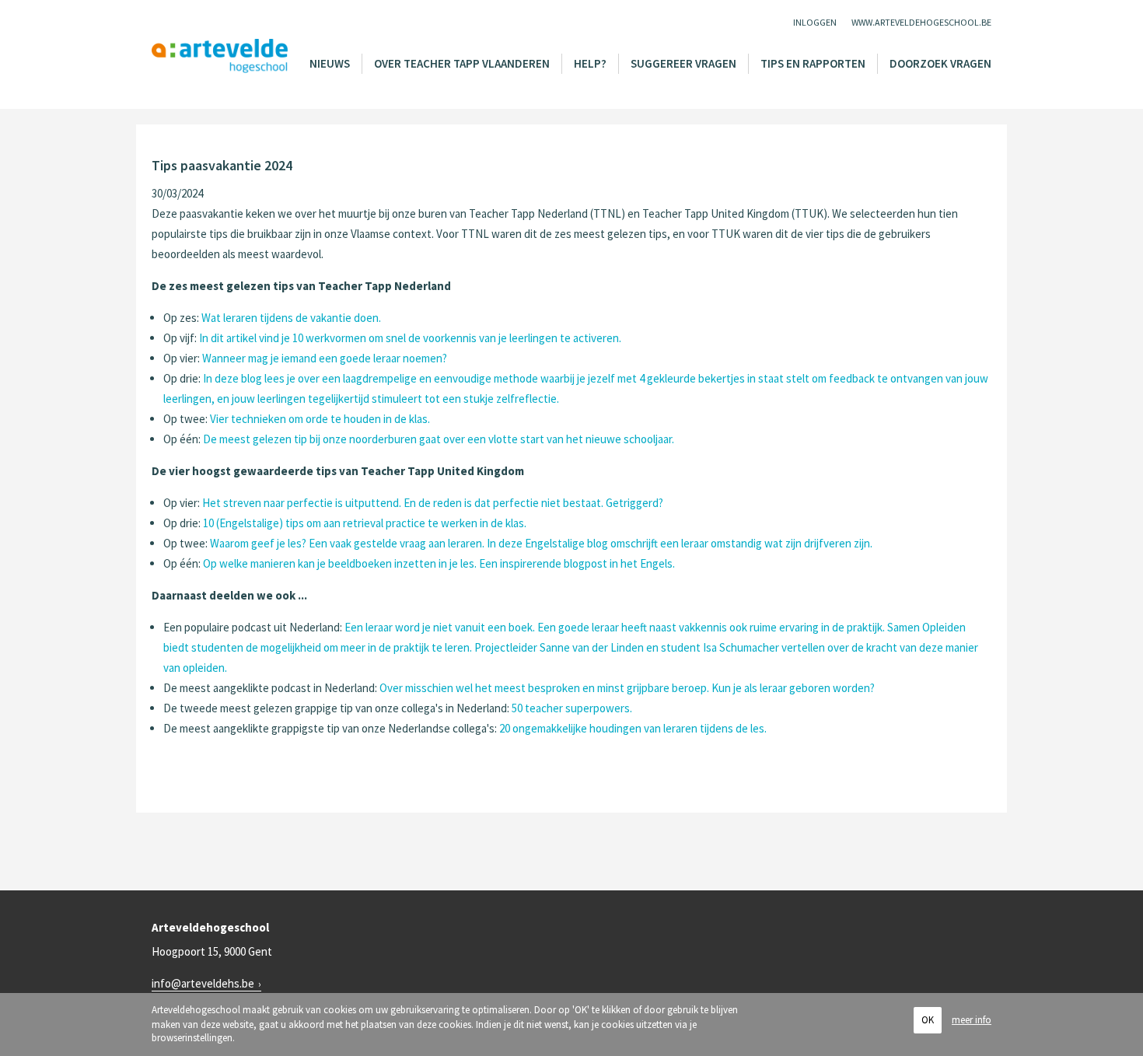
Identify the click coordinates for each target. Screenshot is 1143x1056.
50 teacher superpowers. (572, 708)
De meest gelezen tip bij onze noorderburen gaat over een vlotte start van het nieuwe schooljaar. (438, 439)
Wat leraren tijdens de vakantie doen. (291, 317)
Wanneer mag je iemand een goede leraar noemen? (324, 358)
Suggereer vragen (683, 63)
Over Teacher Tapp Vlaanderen (462, 63)
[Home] (220, 56)
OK (927, 1019)
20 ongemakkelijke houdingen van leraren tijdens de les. (633, 728)
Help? (590, 63)
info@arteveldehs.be (203, 983)
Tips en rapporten (812, 63)
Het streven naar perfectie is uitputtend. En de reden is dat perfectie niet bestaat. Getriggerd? (432, 502)
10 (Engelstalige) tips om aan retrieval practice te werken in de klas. (364, 523)
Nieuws (329, 63)
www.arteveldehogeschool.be (921, 22)
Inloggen (815, 22)
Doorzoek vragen (940, 63)
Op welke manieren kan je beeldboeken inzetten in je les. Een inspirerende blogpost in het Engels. (439, 563)
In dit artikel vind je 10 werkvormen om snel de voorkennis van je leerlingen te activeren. (410, 337)
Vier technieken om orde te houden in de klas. (320, 418)
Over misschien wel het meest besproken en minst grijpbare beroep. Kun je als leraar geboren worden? (627, 687)
